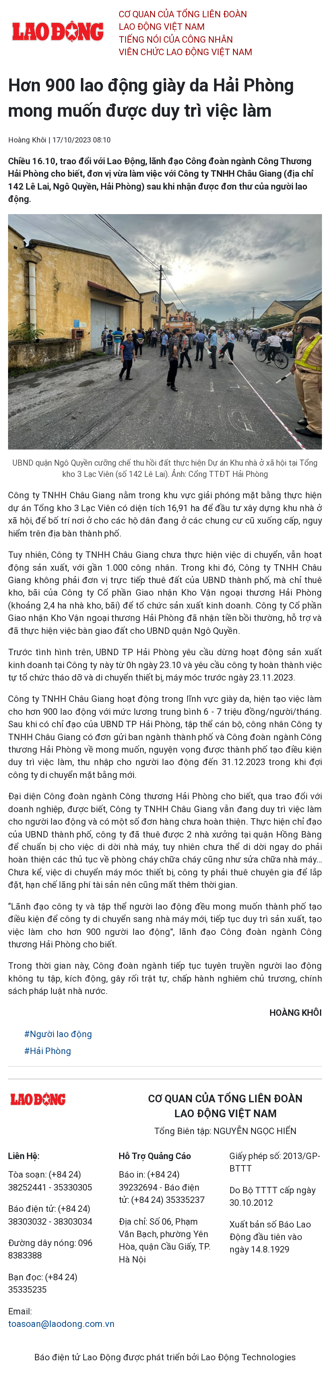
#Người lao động (58, 1034)
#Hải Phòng (47, 1051)
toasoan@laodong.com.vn (61, 1324)
